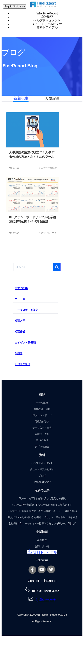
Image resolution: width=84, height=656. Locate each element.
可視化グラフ (42, 421)
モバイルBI (42, 440)
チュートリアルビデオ (42, 469)
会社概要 (42, 540)
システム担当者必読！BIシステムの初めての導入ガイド (42, 504)
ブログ (42, 475)
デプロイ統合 (42, 446)
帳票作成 (20, 331)
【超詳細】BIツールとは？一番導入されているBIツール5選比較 (42, 523)
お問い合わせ (42, 546)
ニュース (20, 299)
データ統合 (42, 402)
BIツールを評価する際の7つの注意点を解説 (42, 498)
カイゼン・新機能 (25, 342)
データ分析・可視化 (26, 309)
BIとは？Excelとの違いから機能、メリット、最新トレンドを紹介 (42, 517)
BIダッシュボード (42, 415)
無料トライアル (47, 27)
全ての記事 (21, 288)
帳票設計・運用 (42, 409)
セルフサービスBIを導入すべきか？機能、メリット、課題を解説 (42, 511)
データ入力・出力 (42, 427)
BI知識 (18, 353)
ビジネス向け (22, 364)
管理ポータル (42, 434)
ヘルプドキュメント (42, 463)
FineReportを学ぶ (42, 481)
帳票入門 (20, 320)
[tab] (35, 288)
